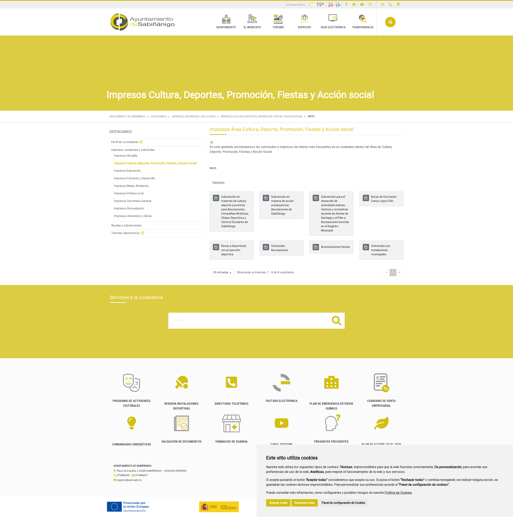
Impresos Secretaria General (132, 201)
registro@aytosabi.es (129, 480)
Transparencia (362, 27)
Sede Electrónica (333, 27)
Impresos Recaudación (129, 208)
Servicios (304, 27)
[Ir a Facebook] (346, 4)
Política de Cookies (398, 493)
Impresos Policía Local (128, 193)
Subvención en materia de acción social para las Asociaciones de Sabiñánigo (282, 205)
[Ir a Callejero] (398, 4)
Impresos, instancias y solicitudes (194, 116)
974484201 (141, 475)
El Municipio (252, 27)
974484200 (122, 475)
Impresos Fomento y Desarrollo (134, 178)
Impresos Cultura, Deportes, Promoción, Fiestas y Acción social (262, 116)
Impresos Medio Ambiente (131, 186)
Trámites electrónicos (125, 233)
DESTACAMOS (159, 116)
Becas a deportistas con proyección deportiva (233, 250)
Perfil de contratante (125, 142)
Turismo (278, 27)
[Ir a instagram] (370, 4)
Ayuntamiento (226, 27)
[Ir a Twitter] (353, 4)
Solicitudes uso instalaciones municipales (380, 250)
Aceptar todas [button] (278, 502)
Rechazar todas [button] (305, 502)
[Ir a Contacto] (382, 4)
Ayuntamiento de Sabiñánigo (127, 116)
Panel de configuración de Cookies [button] (343, 502)
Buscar (390, 22)
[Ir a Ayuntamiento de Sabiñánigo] (143, 21)
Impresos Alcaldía (125, 155)
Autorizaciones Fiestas (335, 246)
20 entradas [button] (221, 272)
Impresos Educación (127, 170)
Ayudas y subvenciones (126, 225)
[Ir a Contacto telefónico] (390, 4)
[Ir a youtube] (362, 4)
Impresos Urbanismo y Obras (133, 216)
